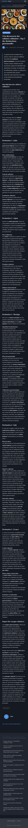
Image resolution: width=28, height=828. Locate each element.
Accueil (3, 5)
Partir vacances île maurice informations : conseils (12, 803)
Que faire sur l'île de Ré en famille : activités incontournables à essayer (13, 799)
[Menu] (25, 1)
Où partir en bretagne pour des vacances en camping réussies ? (13, 746)
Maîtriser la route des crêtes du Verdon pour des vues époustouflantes (14, 760)
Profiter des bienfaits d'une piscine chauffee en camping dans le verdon (13, 789)
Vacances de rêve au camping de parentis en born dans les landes (13, 770)
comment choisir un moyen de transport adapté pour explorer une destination (13, 775)
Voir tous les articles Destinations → (11, 724)
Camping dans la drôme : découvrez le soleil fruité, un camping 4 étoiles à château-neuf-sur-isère (13, 809)
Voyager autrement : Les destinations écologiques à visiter (11, 742)
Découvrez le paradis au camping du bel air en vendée (13, 765)
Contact (19, 820)
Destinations (8, 5)
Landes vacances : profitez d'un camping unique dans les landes (12, 756)
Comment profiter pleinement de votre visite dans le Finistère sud (13, 784)
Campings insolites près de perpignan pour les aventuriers (13, 779)
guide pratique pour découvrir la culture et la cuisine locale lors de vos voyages (13, 751)
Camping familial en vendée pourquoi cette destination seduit (13, 794)
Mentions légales (11, 820)
